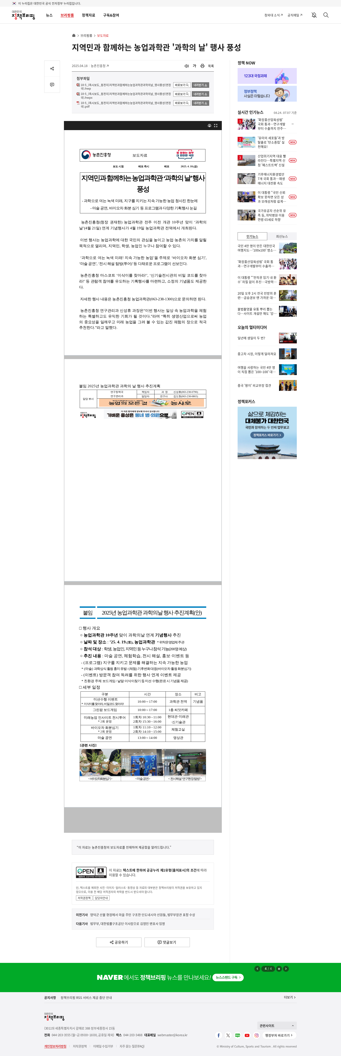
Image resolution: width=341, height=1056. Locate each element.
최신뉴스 (282, 236)
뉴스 (49, 15)
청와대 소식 (272, 15)
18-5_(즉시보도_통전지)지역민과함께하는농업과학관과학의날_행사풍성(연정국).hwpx (126, 95)
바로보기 (180, 85)
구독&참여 (111, 15)
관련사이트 (267, 1025)
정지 (279, 969)
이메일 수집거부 (103, 1046)
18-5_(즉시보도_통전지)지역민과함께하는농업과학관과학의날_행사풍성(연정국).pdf (126, 104)
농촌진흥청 (99, 65)
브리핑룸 (67, 15)
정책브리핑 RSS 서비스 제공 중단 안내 (86, 997)
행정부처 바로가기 (277, 1035)
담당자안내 (101, 898)
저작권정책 (84, 898)
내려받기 (199, 85)
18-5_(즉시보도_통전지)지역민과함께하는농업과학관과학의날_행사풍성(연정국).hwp (126, 86)
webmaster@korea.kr (172, 1035)
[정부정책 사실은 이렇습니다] (267, 94)
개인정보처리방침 (55, 1046)
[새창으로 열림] (202, 65)
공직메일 (293, 15)
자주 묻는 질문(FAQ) (132, 1046)
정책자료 (88, 15)
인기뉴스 (252, 236)
